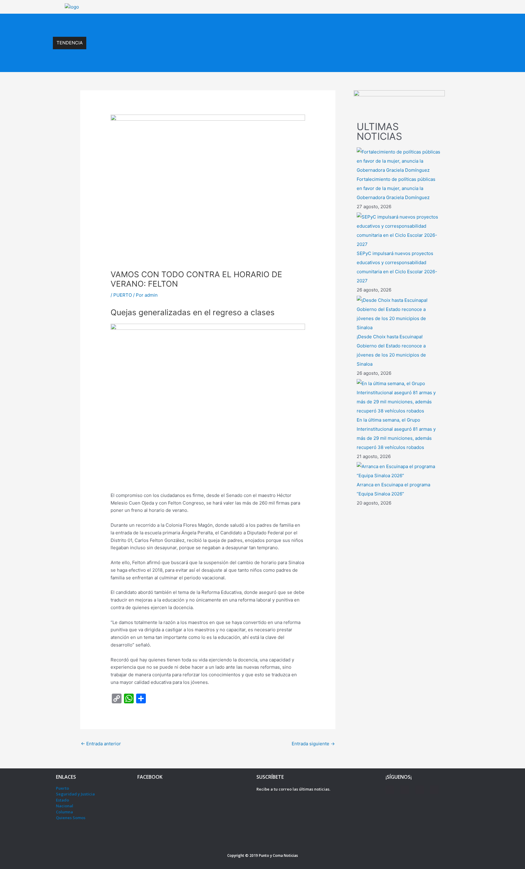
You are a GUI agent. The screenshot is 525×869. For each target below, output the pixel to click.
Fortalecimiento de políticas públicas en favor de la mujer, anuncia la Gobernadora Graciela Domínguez (396, 188)
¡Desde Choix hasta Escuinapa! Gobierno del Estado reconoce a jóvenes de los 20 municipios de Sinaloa (204, 36)
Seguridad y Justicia (75, 794)
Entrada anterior (101, 744)
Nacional (64, 806)
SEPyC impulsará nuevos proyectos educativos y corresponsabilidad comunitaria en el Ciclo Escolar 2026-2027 (212, 23)
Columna (64, 812)
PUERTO (122, 295)
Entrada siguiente (313, 744)
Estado (62, 800)
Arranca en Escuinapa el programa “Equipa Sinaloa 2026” (152, 62)
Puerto (62, 788)
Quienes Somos (70, 817)
